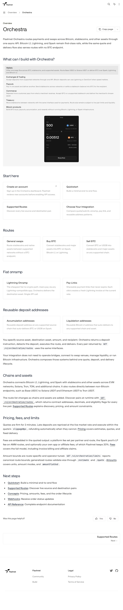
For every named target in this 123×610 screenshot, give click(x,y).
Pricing (82, 429)
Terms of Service (76, 582)
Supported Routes (23, 406)
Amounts (111, 460)
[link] (31, 191)
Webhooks (14, 499)
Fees (112, 444)
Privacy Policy (74, 576)
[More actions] (119, 4)
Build (34, 582)
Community (38, 576)
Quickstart (14, 482)
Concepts (13, 493)
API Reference (15, 504)
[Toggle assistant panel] (114, 4)
